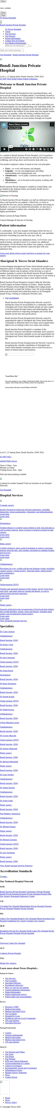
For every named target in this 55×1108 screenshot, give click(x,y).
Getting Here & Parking (14, 41)
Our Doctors (10, 36)
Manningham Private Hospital (32, 906)
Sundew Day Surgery (36, 921)
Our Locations (11, 981)
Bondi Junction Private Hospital (25, 55)
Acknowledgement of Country (17, 1063)
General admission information (17, 990)
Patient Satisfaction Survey (16, 994)
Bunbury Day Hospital (27, 919)
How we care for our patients (17, 988)
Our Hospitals (5, 55)
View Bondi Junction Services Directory (16, 866)
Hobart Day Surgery (8, 963)
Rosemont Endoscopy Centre (23, 896)
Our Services (10, 34)
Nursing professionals (14, 1035)
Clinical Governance (13, 1066)
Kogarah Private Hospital (29, 894)
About (7, 31)
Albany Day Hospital (9, 919)
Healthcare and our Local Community (20, 1018)
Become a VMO (12, 1007)
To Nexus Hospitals (8, 18)
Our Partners (10, 1059)
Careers (8, 1033)
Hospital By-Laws (12, 1016)
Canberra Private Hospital (10, 953)
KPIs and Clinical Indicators (16, 1061)
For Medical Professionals (15, 43)
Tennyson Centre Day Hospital (12, 943)
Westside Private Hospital (23, 933)
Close (3, 1)
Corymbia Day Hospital (10, 906)
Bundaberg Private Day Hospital (13, 931)
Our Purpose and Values (15, 1052)
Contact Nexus (11, 1077)
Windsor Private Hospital (23, 908)
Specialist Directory (13, 983)
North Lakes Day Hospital (38, 931)
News (7, 1075)
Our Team (9, 1054)
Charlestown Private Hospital (38, 892)
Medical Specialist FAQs (15, 1011)
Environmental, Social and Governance (21, 1068)
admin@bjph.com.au (8, 461)
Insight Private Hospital (9, 894)
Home (7, 1098)
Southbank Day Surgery (17, 921)
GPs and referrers (12, 1021)
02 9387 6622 (5, 457)
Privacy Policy (11, 1102)
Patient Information (13, 38)
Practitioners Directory (14, 985)
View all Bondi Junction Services (13, 621)
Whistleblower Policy (14, 1070)
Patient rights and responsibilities (18, 997)
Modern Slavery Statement (16, 1073)
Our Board (9, 1056)
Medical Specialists (13, 1009)
